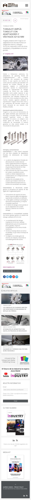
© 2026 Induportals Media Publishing (15, 489)
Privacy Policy (19, 487)
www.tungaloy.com (9, 267)
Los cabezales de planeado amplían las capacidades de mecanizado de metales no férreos (15, 309)
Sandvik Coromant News (9, 327)
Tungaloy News (8, 26)
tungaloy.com (9, 54)
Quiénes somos (8, 487)
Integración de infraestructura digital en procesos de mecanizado (15, 330)
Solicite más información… (13, 271)
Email (4, 387)
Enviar (15, 401)
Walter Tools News (8, 347)
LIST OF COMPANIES (9, 490)
